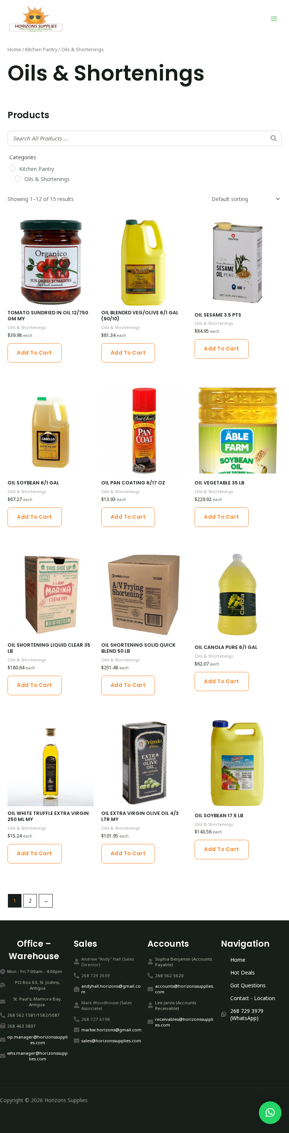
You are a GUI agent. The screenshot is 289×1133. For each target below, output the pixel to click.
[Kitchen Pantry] (12, 168)
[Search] (273, 138)
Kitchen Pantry (41, 49)
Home (14, 49)
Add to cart (34, 352)
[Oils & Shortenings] (18, 178)
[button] (270, 1112)
